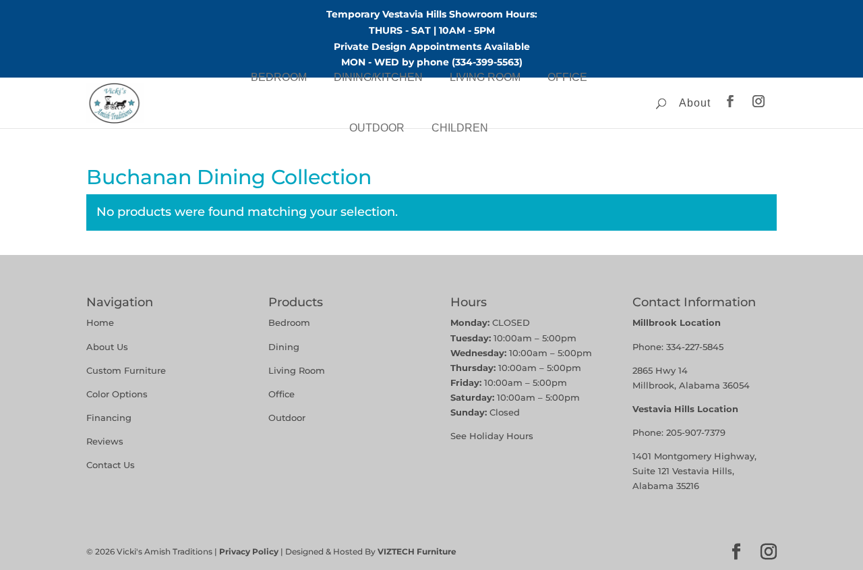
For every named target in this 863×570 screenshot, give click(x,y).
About (695, 103)
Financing (108, 417)
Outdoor (377, 128)
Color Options (117, 394)
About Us (107, 346)
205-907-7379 (695, 432)
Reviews (104, 441)
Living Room (485, 77)
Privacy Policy (248, 551)
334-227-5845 (694, 346)
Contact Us (110, 464)
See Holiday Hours (491, 435)
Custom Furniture (126, 370)
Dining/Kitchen (378, 77)
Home (100, 322)
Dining (285, 346)
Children (460, 128)
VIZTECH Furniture (417, 551)
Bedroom (279, 77)
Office (567, 77)
